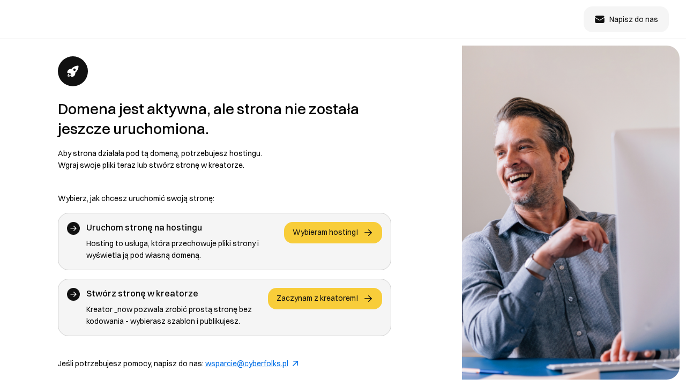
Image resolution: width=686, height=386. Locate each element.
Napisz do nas (633, 19)
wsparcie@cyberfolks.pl (246, 363)
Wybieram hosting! (326, 232)
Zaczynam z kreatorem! (318, 298)
